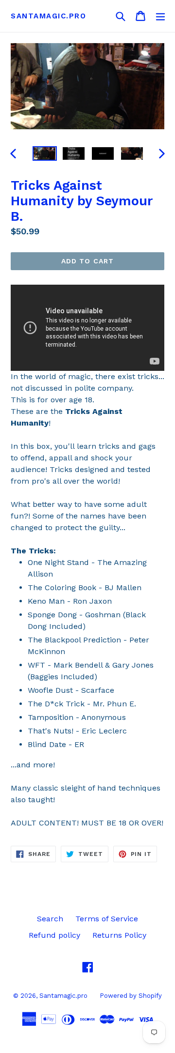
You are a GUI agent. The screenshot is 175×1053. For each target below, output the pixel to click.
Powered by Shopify (131, 995)
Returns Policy (119, 935)
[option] (44, 153)
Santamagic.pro (48, 16)
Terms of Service (106, 918)
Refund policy (54, 935)
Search (50, 918)
